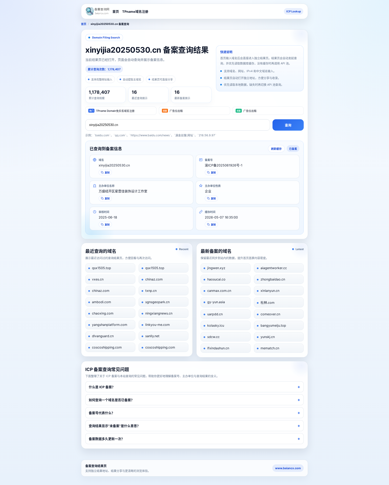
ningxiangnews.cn (158, 313)
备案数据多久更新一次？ (106, 439)
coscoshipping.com (107, 347)
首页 (115, 12)
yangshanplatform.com (109, 325)
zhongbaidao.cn (273, 279)
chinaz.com (154, 279)
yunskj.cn (268, 337)
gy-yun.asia (216, 302)
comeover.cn (270, 314)
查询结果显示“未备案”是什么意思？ (114, 426)
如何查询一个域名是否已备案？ (111, 400)
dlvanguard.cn (103, 336)
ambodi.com (101, 302)
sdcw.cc (213, 337)
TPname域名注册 (135, 12)
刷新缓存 (276, 148)
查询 (288, 125)
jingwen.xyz (216, 268)
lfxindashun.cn (218, 348)
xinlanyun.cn (270, 291)
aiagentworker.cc (274, 268)
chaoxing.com (102, 313)
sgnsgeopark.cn (157, 302)
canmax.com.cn (219, 291)
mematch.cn (270, 348)
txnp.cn (151, 291)
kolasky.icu (215, 325)
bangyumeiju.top (273, 325)
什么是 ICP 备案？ (102, 387)
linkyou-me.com (157, 325)
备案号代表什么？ (102, 413)
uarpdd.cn (215, 314)
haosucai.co (216, 279)
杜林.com (268, 303)
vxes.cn (98, 279)
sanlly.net (152, 336)
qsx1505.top (101, 268)
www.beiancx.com (288, 468)
